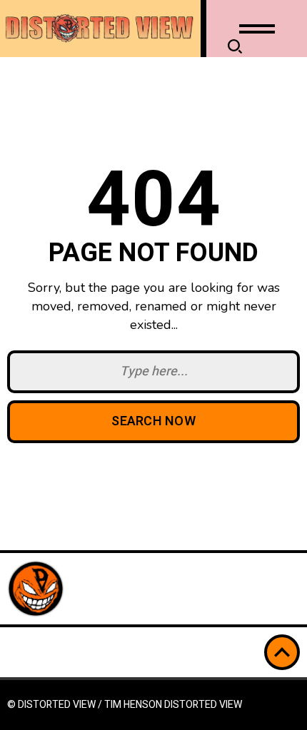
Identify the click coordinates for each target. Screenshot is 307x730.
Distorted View (203, 704)
